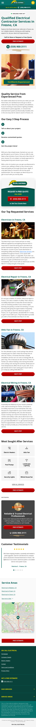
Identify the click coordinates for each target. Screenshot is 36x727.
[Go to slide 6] (22, 570)
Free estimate (18, 41)
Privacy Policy (5, 671)
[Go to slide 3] (17, 570)
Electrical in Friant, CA (8, 591)
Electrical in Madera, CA (9, 588)
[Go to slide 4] (18, 570)
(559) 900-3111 (19, 199)
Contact (3, 664)
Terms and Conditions (7, 667)
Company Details (6, 657)
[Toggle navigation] (2, 2)
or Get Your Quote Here (18, 203)
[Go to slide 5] (20, 570)
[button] (18, 617)
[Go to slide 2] (15, 570)
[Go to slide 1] (13, 570)
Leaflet (32, 632)
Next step (18, 268)
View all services (18, 484)
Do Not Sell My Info (20, 721)
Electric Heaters (5, 660)
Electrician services (26, 251)
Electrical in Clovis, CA (8, 594)
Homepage (4, 654)
